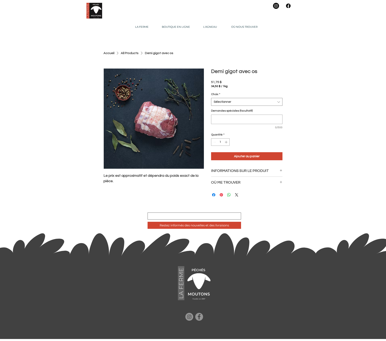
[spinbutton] (220, 142)
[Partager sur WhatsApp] (229, 194)
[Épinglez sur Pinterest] (221, 194)
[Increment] (226, 142)
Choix (215, 94)
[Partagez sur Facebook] (213, 194)
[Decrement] (214, 142)
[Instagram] (276, 6)
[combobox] (246, 102)
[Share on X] (236, 194)
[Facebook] (288, 6)
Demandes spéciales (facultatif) (232, 110)
